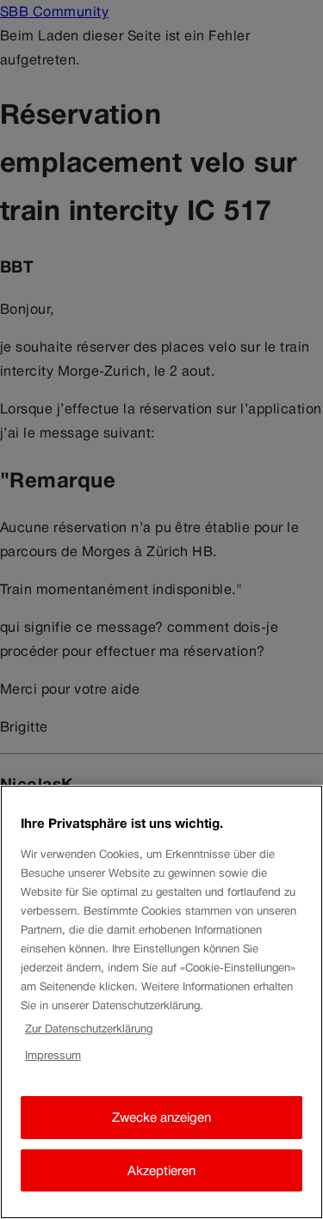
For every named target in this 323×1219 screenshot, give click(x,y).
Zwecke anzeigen (161, 1117)
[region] (161, 1002)
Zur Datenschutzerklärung (88, 1028)
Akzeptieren (161, 1170)
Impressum (53, 1055)
